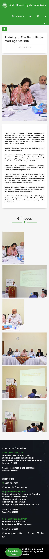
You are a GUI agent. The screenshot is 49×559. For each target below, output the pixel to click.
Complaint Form (13, 553)
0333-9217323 (11, 483)
